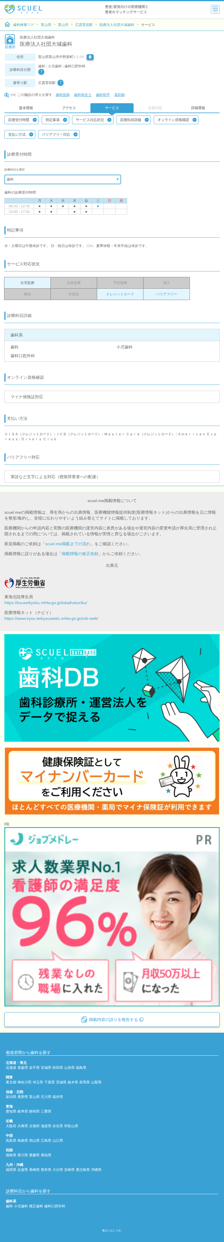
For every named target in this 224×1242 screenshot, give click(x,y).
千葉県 (49, 1082)
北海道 (11, 1067)
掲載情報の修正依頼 (80, 553)
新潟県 (11, 1097)
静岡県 (34, 1111)
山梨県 (96, 1082)
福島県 (81, 1067)
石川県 (46, 1097)
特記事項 (53, 119)
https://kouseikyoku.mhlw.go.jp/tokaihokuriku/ (45, 602)
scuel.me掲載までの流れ (67, 543)
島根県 (23, 1140)
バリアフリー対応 (56, 134)
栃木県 (73, 1082)
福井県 (57, 1097)
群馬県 (84, 1082)
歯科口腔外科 (54, 1206)
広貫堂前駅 (84, 25)
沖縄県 (96, 1169)
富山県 (46, 25)
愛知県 (11, 1111)
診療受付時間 (18, 119)
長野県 (23, 1097)
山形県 (69, 1067)
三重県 (46, 1111)
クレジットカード (120, 294)
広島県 (46, 1140)
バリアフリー (166, 294)
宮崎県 (69, 1169)
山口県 (57, 1140)
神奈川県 (25, 1082)
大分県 (57, 1169)
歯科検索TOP (23, 25)
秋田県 (57, 1067)
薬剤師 (119, 95)
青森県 (23, 1067)
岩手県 (34, 1067)
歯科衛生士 (83, 95)
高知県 (46, 1155)
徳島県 (11, 1155)
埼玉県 (38, 1082)
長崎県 (34, 1169)
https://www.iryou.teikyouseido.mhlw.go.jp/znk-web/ (51, 618)
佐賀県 (23, 1169)
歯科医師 (63, 95)
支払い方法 (17, 134)
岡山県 (34, 1140)
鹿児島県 (83, 1169)
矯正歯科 (36, 1206)
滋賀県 (46, 1126)
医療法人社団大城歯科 (116, 25)
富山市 (63, 25)
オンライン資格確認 (173, 119)
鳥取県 (11, 1140)
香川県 (23, 1155)
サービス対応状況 (90, 119)
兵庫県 (23, 1126)
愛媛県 (34, 1155)
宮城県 (46, 1067)
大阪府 (11, 1126)
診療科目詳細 (130, 119)
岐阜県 (23, 1111)
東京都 (11, 1082)
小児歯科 (21, 1206)
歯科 (9, 1206)
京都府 (34, 1126)
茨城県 (61, 1082)
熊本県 (46, 1169)
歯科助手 (103, 95)
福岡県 (11, 1169)
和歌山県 (71, 1126)
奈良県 (57, 1126)
